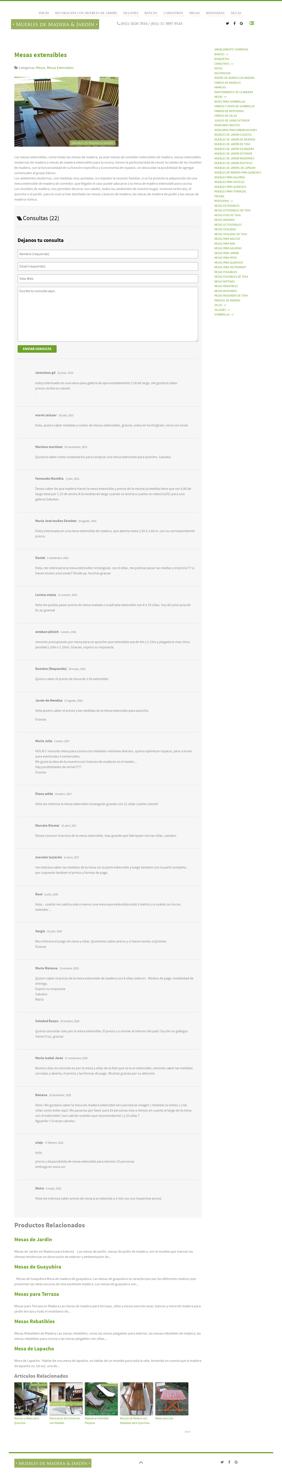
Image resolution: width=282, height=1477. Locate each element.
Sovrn (188, 1431)
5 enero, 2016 (68, 632)
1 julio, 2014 (72, 478)
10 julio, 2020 (54, 931)
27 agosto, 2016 (73, 700)
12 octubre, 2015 (67, 595)
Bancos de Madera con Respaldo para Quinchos (134, 1421)
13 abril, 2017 (69, 825)
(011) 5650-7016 (134, 23)
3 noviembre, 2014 (57, 558)
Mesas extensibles (40, 55)
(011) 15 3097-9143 (166, 23)
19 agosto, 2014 (87, 521)
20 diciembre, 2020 (60, 1095)
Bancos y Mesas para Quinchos (26, 1421)
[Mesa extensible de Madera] (68, 113)
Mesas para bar (164, 1418)
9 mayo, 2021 (53, 1188)
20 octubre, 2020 (69, 1021)
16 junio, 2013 (65, 372)
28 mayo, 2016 (77, 669)
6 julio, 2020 (51, 894)
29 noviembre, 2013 (75, 447)
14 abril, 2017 (71, 857)
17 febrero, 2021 (54, 1142)
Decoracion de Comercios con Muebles (65, 1421)
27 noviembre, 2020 (76, 1058)
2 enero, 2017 (62, 741)
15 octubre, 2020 (69, 968)
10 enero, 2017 (63, 794)
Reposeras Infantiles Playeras (97, 1421)
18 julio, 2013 (65, 415)
